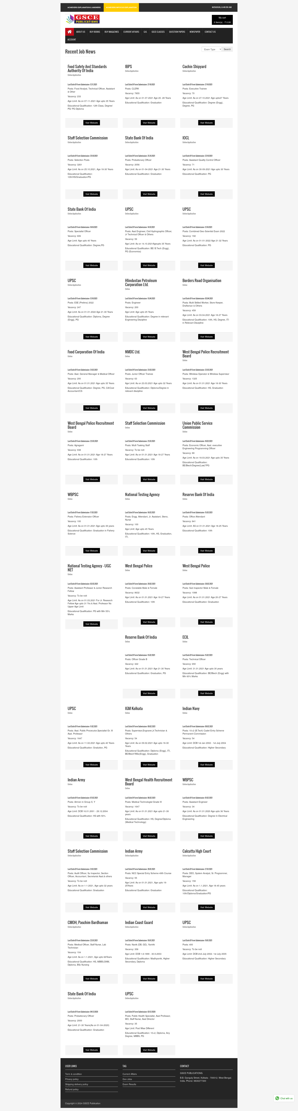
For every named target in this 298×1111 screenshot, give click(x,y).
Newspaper (195, 31)
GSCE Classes (158, 31)
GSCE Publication (91, 1103)
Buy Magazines (112, 31)
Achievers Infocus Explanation (121, 7)
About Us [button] (80, 31)
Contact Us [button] (210, 31)
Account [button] (72, 39)
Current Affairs (131, 31)
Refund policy (72, 1089)
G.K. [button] (145, 31)
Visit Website (91, 122)
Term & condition (73, 1073)
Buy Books (95, 31)
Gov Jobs (127, 1079)
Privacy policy (72, 1079)
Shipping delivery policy (76, 1084)
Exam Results (129, 1084)
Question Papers (177, 31)
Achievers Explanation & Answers (84, 7)
